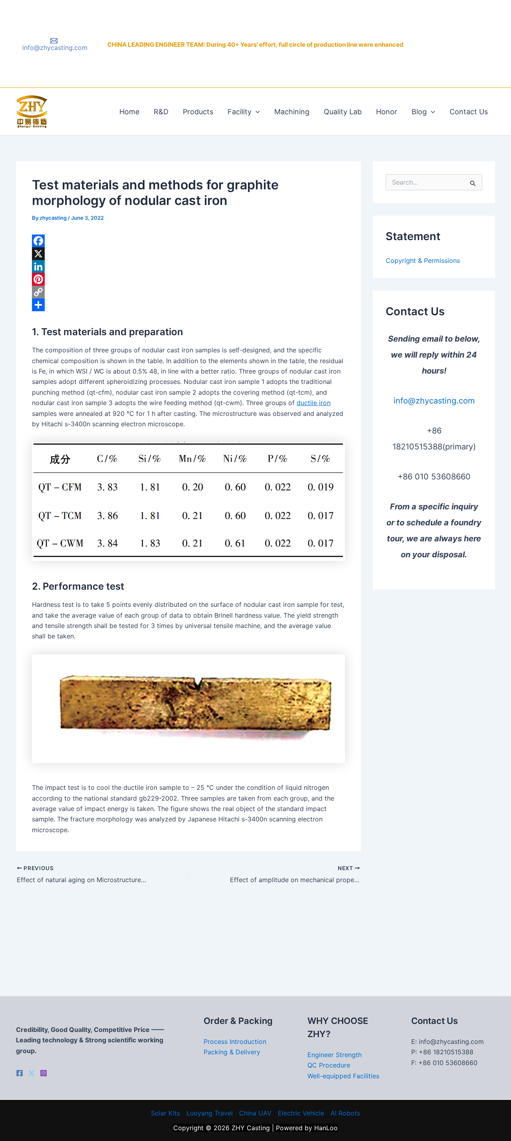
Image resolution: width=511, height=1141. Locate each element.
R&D (161, 111)
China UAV (255, 1113)
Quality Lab (343, 111)
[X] (188, 253)
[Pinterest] (188, 279)
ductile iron (314, 403)
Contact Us (469, 111)
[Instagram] (43, 1073)
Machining (291, 111)
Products (198, 111)
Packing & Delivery (232, 1052)
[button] (256, 112)
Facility (240, 111)
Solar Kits (165, 1113)
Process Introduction (235, 1042)
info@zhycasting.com (434, 401)
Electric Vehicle (301, 1113)
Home (129, 111)
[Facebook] (188, 241)
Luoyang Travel (209, 1113)
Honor (386, 111)
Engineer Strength (334, 1055)
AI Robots (345, 1113)
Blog (419, 111)
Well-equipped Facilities (343, 1076)
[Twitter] (31, 1073)
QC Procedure (328, 1065)
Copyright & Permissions (423, 260)
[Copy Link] (188, 292)
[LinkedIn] (188, 266)
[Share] (188, 304)
